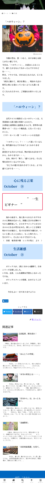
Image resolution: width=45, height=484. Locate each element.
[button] (40, 306)
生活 (6, 301)
